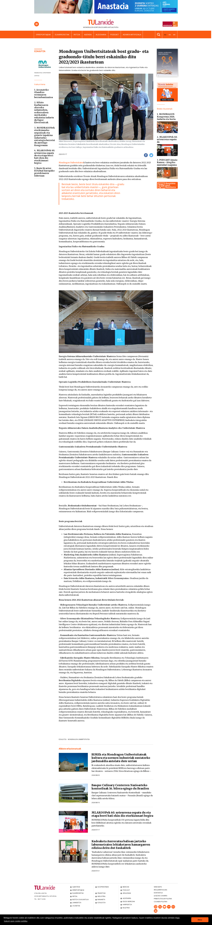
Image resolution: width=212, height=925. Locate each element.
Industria (101, 896)
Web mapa (158, 887)
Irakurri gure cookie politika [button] (15, 921)
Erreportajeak (43, 34)
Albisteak (76, 887)
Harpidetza (127, 904)
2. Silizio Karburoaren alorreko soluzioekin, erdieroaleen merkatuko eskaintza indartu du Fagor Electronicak (44, 112)
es (170, 34)
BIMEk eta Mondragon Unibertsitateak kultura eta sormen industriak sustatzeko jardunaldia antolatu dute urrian (121, 758)
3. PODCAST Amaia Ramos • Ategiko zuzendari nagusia (167, 162)
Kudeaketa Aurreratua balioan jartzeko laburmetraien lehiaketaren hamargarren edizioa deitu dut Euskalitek (121, 845)
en (174, 34)
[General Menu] (36, 24)
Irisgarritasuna (160, 890)
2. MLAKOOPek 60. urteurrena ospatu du (167, 139)
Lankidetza (76, 902)
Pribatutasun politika (163, 899)
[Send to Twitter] (151, 155)
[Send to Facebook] (146, 155)
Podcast (114, 34)
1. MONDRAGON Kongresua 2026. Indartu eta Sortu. (166, 117)
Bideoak (126, 887)
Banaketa (101, 899)
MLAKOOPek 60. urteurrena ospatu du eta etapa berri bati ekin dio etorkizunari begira (122, 814)
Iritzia (76, 34)
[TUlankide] (100, 22)
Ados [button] (200, 920)
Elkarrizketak (62, 34)
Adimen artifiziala (132, 34)
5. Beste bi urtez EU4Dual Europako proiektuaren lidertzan (44, 172)
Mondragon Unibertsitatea (71, 162)
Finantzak (102, 893)
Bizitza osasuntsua (80, 899)
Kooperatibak (103, 887)
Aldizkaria (101, 34)
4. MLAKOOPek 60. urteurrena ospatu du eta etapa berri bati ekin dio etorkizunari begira (44, 156)
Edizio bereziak (129, 901)
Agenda (88, 34)
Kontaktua (158, 893)
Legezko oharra (160, 896)
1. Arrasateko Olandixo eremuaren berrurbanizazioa (43, 93)
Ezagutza (39, 51)
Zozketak (76, 906)
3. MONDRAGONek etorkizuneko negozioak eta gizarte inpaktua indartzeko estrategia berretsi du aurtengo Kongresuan (44, 136)
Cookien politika (160, 901)
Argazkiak (127, 893)
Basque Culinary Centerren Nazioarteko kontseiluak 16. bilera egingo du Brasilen (120, 786)
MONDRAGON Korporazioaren (95, 27)
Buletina (126, 908)
